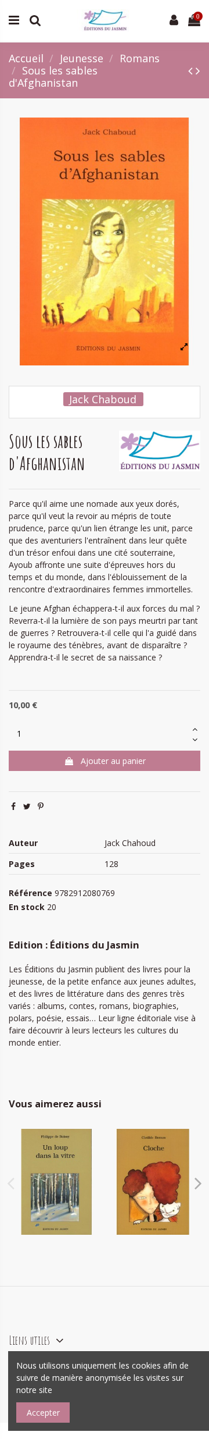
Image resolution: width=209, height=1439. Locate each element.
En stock (27, 906)
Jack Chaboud (102, 399)
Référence (30, 892)
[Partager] (13, 806)
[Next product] (198, 70)
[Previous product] (192, 70)
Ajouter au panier (113, 760)
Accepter (43, 1412)
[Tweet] (27, 806)
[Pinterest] (41, 806)
